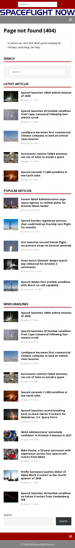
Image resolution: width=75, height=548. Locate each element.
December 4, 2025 (32, 271)
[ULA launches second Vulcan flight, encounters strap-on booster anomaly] (11, 246)
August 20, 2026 (30, 121)
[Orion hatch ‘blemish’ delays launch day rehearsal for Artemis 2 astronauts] (11, 264)
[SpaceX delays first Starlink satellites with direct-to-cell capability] (11, 285)
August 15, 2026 (30, 421)
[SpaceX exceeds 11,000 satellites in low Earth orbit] (11, 175)
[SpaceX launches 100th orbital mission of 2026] (11, 96)
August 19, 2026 (30, 143)
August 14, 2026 (30, 439)
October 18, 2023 (31, 231)
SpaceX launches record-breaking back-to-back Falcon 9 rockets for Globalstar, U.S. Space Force (43, 414)
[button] (70, 19)
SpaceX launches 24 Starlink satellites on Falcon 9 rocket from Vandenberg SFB (46, 496)
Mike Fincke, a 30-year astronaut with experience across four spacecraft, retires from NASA (46, 454)
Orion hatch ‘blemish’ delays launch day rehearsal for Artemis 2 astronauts (44, 264)
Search (8, 515)
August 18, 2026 (30, 161)
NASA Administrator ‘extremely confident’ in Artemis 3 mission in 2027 (46, 433)
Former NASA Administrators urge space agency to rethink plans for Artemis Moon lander (43, 202)
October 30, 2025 (31, 210)
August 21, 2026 (30, 100)
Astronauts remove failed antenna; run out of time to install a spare (44, 155)
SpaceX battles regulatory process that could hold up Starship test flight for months (46, 224)
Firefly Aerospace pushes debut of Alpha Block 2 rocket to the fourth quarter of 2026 (43, 475)
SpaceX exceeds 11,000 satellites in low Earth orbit (44, 173)
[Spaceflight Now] (37, 13)
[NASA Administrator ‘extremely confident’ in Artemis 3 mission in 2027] (11, 435)
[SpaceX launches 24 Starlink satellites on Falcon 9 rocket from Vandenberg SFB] (11, 497)
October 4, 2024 (31, 249)
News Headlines (16, 304)
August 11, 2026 (30, 482)
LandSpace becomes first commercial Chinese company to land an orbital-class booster (45, 136)
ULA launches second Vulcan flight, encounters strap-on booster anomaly (46, 243)
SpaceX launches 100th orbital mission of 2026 (46, 94)
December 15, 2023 (32, 289)
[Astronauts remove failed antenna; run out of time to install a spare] (11, 157)
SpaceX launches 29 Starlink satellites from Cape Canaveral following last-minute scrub (46, 114)
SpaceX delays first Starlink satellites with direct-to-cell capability (45, 283)
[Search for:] (37, 4)
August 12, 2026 (30, 461)
